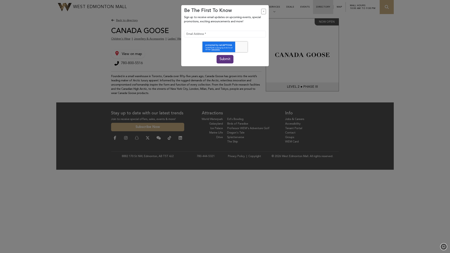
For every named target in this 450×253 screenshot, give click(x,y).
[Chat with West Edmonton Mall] (443, 246)
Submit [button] (225, 59)
